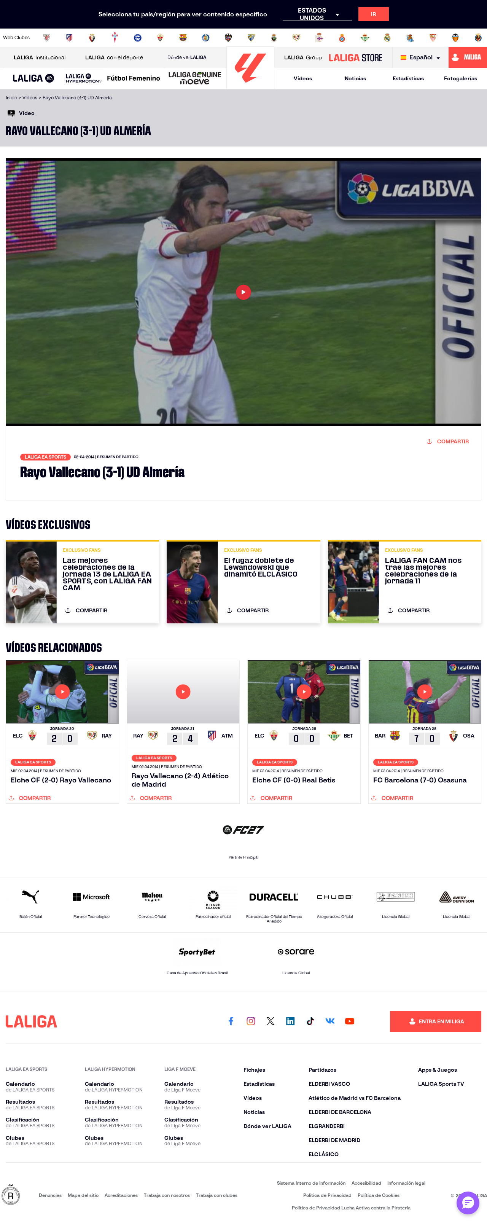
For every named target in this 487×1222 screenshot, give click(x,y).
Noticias (355, 78)
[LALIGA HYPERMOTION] (84, 78)
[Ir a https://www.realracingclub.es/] (274, 37)
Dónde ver (186, 57)
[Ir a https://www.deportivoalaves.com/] (137, 37)
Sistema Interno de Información (311, 1183)
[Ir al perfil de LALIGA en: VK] (330, 1021)
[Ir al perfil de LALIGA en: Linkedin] (290, 1021)
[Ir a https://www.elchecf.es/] (160, 37)
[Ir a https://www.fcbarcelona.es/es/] (183, 37)
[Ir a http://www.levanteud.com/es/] (228, 37)
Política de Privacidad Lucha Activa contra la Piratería (351, 1207)
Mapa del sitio (83, 1195)
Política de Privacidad (327, 1195)
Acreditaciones (121, 1195)
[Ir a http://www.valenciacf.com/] (455, 37)
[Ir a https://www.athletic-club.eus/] (47, 37)
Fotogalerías (460, 78)
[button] (33, 78)
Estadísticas (408, 78)
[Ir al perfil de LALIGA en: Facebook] (231, 1021)
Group (303, 57)
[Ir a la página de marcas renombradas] (11, 1195)
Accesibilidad (366, 1183)
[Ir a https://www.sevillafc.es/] (433, 37)
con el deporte (114, 57)
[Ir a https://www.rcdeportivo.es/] (319, 37)
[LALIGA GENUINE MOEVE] (195, 79)
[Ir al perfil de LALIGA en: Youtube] (349, 1021)
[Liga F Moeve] (133, 79)
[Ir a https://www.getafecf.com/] (206, 37)
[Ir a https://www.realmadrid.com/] (387, 37)
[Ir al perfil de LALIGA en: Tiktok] (310, 1021)
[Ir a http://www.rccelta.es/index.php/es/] (115, 37)
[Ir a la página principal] (250, 86)
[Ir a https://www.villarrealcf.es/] (478, 37)
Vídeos (303, 78)
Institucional (39, 57)
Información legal (406, 1183)
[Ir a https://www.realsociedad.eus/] (410, 37)
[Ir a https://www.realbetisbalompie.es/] (365, 37)
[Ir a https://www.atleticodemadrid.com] (69, 37)
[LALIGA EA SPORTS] (33, 79)
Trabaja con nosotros (167, 1195)
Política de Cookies (378, 1195)
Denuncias (50, 1195)
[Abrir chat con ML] (468, 1203)
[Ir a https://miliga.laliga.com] (468, 57)
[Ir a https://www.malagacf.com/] (251, 37)
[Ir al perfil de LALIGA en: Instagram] (251, 1021)
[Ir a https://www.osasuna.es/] (92, 37)
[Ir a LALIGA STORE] (355, 57)
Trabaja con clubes (216, 1195)
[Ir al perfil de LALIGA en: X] (270, 1021)
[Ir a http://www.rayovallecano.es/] (296, 37)
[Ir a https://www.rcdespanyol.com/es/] (342, 37)
